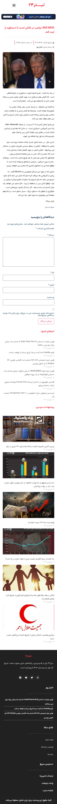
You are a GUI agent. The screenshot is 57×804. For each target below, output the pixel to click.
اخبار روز (39, 47)
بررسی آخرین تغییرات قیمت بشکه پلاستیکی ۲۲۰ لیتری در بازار (30, 446)
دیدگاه (50, 235)
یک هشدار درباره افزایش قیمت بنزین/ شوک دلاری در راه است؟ (29, 559)
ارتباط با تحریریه (46, 776)
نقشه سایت (48, 790)
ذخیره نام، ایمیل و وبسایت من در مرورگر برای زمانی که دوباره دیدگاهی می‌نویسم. (28, 314)
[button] (14, 5)
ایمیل (51, 285)
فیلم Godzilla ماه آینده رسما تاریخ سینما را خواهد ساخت (31, 352)
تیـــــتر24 (37, 5)
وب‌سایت (50, 297)
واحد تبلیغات (47, 783)
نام (52, 273)
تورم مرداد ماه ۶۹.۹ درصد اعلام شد (41, 522)
